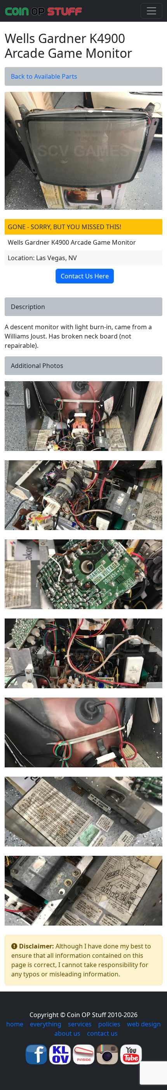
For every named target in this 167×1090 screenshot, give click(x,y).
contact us (102, 1033)
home (14, 1024)
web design (144, 1024)
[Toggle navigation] (151, 11)
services (80, 1024)
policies (109, 1024)
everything (45, 1024)
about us (67, 1033)
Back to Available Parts (44, 76)
